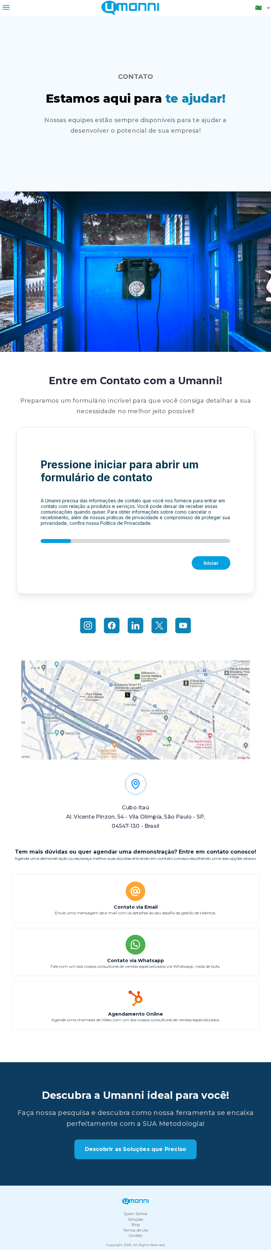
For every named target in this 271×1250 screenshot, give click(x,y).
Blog (136, 1224)
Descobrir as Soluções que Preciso (135, 1149)
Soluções (135, 1219)
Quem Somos (135, 1213)
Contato (135, 1235)
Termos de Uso (135, 1230)
